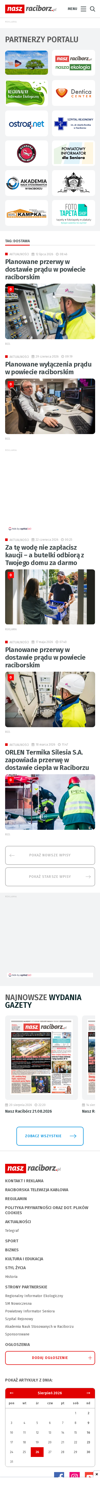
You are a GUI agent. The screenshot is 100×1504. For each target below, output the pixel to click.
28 (62, 1452)
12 (37, 1432)
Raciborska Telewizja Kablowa (36, 1189)
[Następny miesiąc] (11, 1393)
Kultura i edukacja (24, 1258)
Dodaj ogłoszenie (50, 1358)
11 (24, 1432)
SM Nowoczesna (18, 1303)
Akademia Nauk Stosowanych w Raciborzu (39, 1326)
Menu (72, 9)
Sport (11, 1240)
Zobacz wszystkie (43, 1136)
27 (49, 1452)
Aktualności (19, 254)
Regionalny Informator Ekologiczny (34, 1296)
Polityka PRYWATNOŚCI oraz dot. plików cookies (46, 1210)
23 (88, 1442)
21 (62, 1442)
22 (75, 1442)
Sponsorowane (17, 1334)
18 (24, 1442)
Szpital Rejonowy (19, 1319)
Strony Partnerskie (26, 1287)
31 (11, 1462)
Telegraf (12, 1231)
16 (88, 1432)
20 (50, 1442)
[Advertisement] (50, 490)
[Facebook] (59, 1477)
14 (62, 1432)
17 (11, 1442)
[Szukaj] (92, 9)
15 (75, 1432)
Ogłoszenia (17, 1344)
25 (24, 1452)
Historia (11, 1277)
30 (88, 1452)
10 (11, 1432)
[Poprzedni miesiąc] (88, 1393)
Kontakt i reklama (24, 1180)
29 (75, 1452)
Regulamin (16, 1198)
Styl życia (15, 1267)
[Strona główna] (30, 9)
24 (11, 1452)
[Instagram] (74, 1477)
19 (37, 1442)
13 (49, 1432)
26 (37, 1452)
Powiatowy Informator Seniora (30, 1311)
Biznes (12, 1249)
